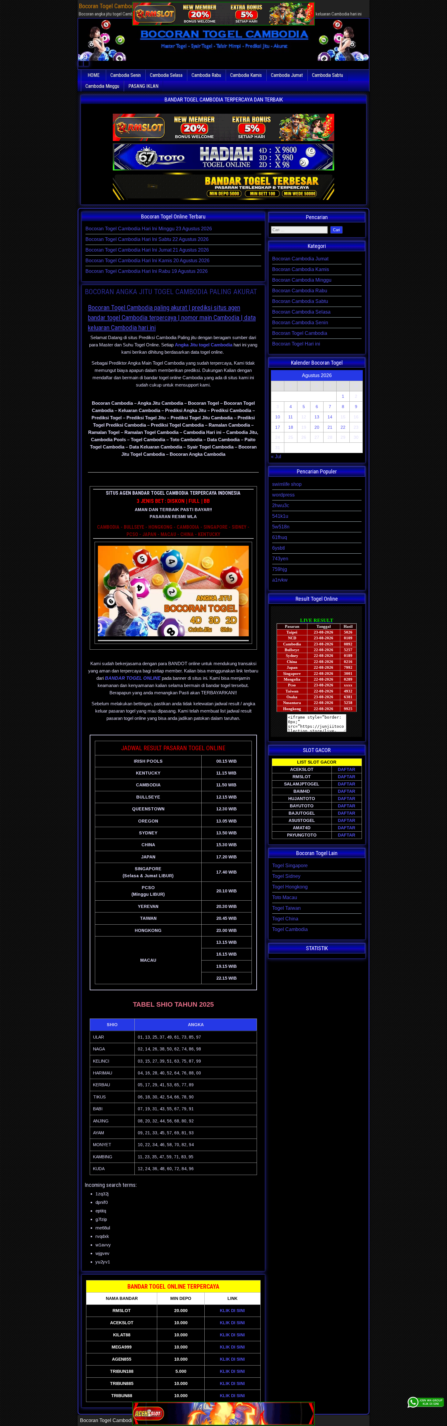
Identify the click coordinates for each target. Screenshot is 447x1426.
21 (329, 427)
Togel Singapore (290, 865)
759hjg (279, 569)
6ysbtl (278, 548)
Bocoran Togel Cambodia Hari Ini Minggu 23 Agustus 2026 (148, 228)
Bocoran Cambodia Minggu (301, 280)
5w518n (280, 526)
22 (343, 427)
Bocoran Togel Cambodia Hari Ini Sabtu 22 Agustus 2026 (147, 239)
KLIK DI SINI (232, 1310)
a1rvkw (280, 579)
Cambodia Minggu (102, 86)
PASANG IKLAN (143, 86)
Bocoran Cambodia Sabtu (300, 301)
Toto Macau (284, 897)
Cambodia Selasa (166, 75)
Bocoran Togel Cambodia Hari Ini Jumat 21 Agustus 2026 (147, 250)
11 (290, 416)
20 (316, 427)
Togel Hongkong (290, 886)
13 (316, 416)
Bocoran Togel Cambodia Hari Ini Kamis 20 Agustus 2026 (147, 260)
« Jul (276, 456)
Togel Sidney (286, 876)
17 (277, 427)
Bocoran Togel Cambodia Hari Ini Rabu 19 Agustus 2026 (146, 271)
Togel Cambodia (290, 929)
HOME (93, 75)
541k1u (280, 516)
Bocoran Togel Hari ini (296, 343)
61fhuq (279, 537)
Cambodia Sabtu (327, 75)
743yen (280, 558)
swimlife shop (287, 484)
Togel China (285, 918)
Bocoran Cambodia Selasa (301, 311)
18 (290, 427)
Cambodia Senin (125, 75)
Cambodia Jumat (287, 75)
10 (277, 416)
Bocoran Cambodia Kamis (300, 269)
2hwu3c (280, 505)
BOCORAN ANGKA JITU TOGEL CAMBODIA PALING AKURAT (171, 291)
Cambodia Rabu (206, 75)
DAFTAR (346, 769)
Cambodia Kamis (246, 75)
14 (329, 416)
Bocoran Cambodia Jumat (300, 258)
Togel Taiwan (286, 908)
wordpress (283, 494)
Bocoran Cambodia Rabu (299, 290)
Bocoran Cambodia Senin (300, 322)
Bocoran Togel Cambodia (299, 333)
